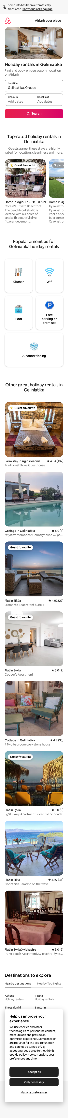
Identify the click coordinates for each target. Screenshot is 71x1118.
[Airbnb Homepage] (8, 20)
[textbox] (19, 101)
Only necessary (34, 1082)
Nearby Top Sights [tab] (49, 983)
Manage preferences (34, 1092)
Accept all (34, 1072)
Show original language (37, 9)
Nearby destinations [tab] (18, 983)
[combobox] (34, 87)
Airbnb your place (48, 21)
